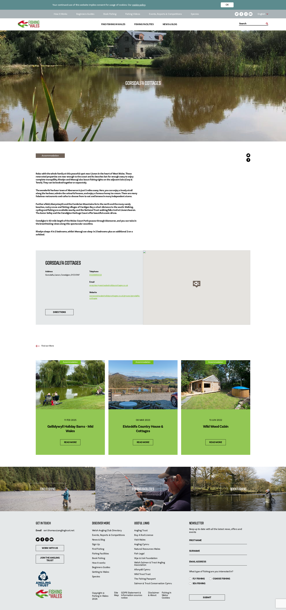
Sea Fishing (199, 583)
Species (195, 14)
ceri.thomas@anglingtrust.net (58, 530)
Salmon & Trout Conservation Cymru (153, 583)
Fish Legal (139, 553)
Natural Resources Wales (147, 549)
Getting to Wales (100, 572)
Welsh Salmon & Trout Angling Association (149, 563)
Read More (70, 442)
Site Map (116, 594)
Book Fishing (109, 14)
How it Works (60, 14)
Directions (59, 312)
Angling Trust (141, 530)
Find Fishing (47, 489)
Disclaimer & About (153, 594)
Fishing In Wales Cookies (166, 595)
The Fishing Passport (145, 579)
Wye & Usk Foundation (145, 558)
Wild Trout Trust (142, 574)
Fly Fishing (199, 578)
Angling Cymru (141, 544)
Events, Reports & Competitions (165, 14)
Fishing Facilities (144, 24)
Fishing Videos (132, 14)
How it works (98, 563)
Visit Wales (140, 540)
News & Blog (170, 24)
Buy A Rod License (143, 535)
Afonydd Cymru (142, 569)
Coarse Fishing (221, 578)
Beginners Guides (85, 14)
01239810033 (95, 275)
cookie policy (138, 4)
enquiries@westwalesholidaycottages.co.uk (108, 285)
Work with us (50, 548)
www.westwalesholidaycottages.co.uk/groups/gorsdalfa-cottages (114, 297)
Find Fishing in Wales (113, 24)
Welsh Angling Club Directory (107, 530)
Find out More (47, 346)
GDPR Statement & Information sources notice (131, 595)
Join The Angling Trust (50, 559)
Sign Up (96, 544)
